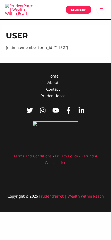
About (52, 82)
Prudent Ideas (53, 95)
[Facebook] (68, 110)
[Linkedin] (81, 110)
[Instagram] (42, 110)
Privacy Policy (66, 155)
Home (52, 76)
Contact (53, 89)
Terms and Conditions (33, 155)
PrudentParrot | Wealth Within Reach (71, 196)
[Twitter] (30, 110)
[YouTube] (55, 110)
